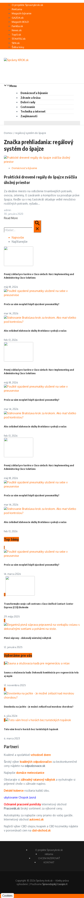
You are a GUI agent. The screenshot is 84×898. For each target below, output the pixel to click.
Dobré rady (28, 102)
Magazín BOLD (20, 21)
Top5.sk (16, 34)
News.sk (17, 30)
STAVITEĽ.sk (19, 38)
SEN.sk (16, 43)
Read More (11, 218)
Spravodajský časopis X (54, 884)
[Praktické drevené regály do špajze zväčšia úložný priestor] (42, 161)
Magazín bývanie (21, 13)
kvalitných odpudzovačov (36, 761)
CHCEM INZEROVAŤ (49, 858)
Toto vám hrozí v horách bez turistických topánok (31, 729)
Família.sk (17, 26)
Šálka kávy (18, 47)
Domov (8, 132)
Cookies (7, 895)
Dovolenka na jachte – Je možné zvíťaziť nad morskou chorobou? (38, 706)
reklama (49, 854)
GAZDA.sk (18, 17)
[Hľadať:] (22, 230)
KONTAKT (49, 862)
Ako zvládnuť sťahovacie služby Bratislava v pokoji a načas (35, 330)
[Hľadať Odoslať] (37, 226)
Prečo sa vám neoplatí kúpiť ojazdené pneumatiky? (31, 304)
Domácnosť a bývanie (34, 93)
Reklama (17, 9)
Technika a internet (33, 111)
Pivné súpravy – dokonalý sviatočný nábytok (27, 637)
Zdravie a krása (30, 97)
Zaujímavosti (29, 116)
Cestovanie (28, 107)
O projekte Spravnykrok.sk (27, 4)
